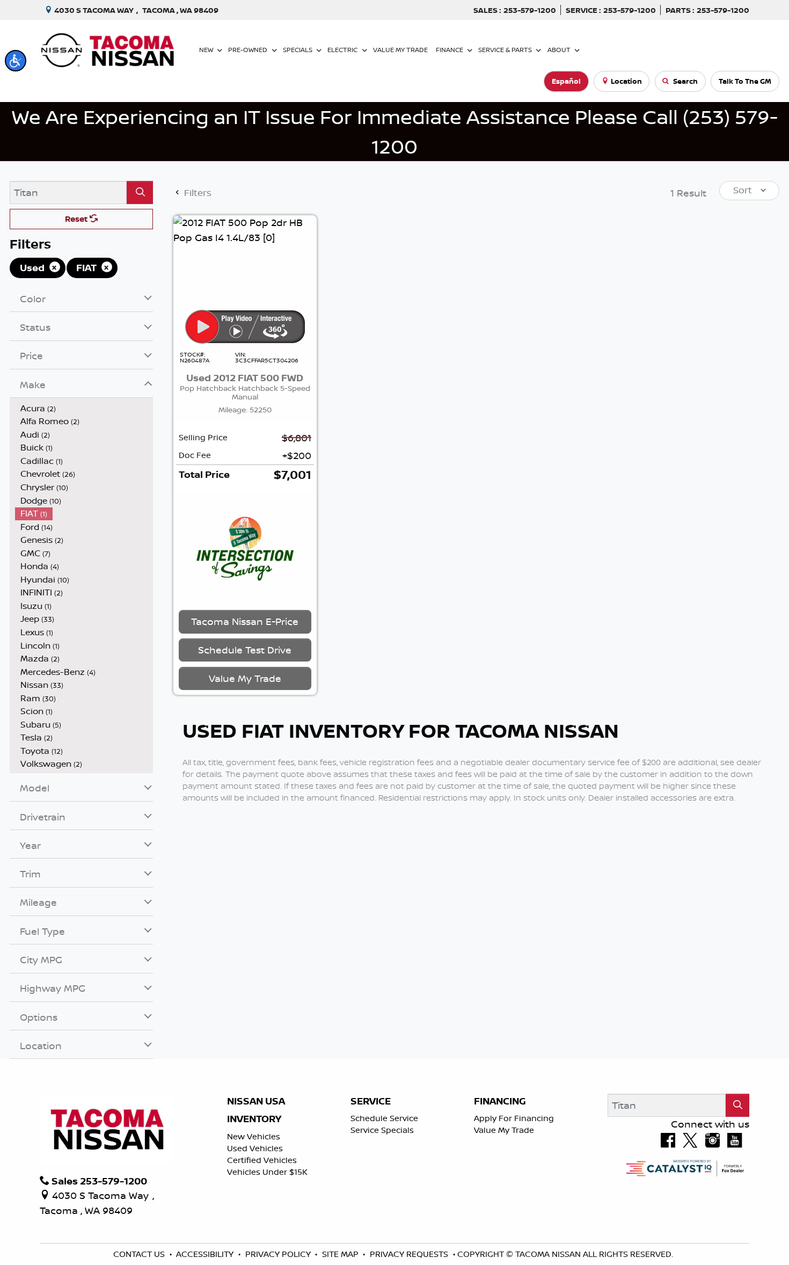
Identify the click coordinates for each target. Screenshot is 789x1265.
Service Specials (382, 1130)
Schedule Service (384, 1118)
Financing (500, 1101)
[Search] (140, 192)
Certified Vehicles (262, 1160)
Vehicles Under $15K (267, 1171)
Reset (77, 218)
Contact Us (140, 1254)
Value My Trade (504, 1130)
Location (626, 81)
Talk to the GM (745, 81)
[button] (15, 60)
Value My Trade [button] (245, 678)
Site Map (341, 1254)
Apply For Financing (514, 1118)
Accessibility (206, 1254)
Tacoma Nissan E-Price (244, 621)
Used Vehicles (255, 1148)
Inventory (254, 1119)
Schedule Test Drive (244, 650)
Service (370, 1101)
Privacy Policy (279, 1254)
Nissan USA (256, 1101)
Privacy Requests (410, 1254)
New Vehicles (253, 1136)
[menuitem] (84, 408)
